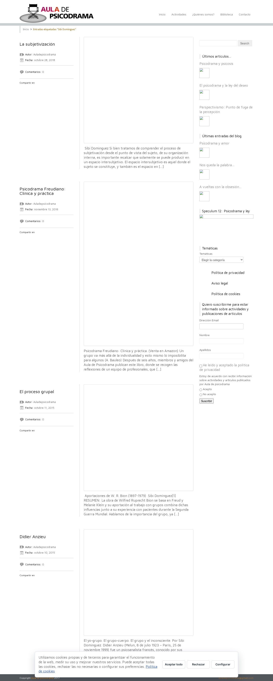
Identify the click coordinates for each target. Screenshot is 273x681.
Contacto (244, 14)
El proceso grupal (37, 391)
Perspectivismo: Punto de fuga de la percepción (226, 109)
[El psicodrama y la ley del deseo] (204, 95)
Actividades (178, 14)
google (32, 88)
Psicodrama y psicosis (216, 64)
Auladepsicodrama (44, 54)
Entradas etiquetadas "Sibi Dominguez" (54, 29)
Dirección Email (209, 320)
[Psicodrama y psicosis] (204, 73)
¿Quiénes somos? (203, 14)
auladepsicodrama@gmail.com (235, 677)
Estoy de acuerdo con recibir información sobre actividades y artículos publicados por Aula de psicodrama (225, 380)
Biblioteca (226, 14)
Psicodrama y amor (214, 143)
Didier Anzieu (33, 536)
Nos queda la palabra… (216, 165)
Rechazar (198, 664)
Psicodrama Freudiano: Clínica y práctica (43, 191)
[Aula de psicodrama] (57, 13)
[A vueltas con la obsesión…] (204, 196)
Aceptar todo (174, 664)
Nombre (204, 335)
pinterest (42, 88)
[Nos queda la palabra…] (204, 174)
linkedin (37, 88)
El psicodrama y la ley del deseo (223, 85)
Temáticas (205, 253)
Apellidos (205, 350)
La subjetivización (37, 44)
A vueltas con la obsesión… (220, 187)
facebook (22, 88)
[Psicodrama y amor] (204, 153)
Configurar (222, 664)
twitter (27, 88)
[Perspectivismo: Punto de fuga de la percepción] (204, 121)
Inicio (162, 14)
